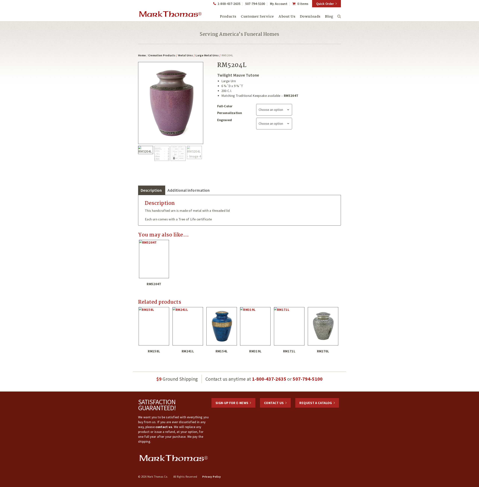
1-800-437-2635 (229, 3)
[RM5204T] (154, 259)
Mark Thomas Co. (170, 14)
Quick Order (325, 3)
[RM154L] (221, 326)
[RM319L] (255, 326)
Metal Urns (185, 55)
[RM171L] (289, 326)
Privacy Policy (211, 476)
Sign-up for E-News (232, 403)
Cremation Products (161, 55)
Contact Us (274, 403)
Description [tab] (151, 190)
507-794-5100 (255, 3)
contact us (163, 427)
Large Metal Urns (207, 55)
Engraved (224, 120)
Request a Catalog (315, 403)
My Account (279, 3)
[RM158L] (154, 326)
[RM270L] (323, 326)
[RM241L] (188, 326)
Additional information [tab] (188, 190)
